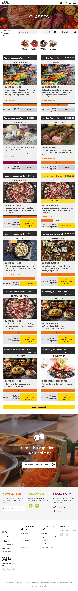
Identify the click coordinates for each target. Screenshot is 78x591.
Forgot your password (48, 537)
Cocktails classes (7, 545)
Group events (6, 552)
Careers (23, 537)
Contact (24, 551)
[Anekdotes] (45, 586)
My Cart (43, 540)
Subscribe (44, 533)
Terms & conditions (47, 544)
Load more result (39, 407)
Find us (59, 512)
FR (5, 532)
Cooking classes (7, 541)
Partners (24, 547)
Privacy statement (47, 547)
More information (11, 101)
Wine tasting (6, 548)
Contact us (61, 507)
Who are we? (25, 533)
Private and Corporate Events (37, 465)
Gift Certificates (26, 544)
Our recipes (25, 540)
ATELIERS (5, 2)
